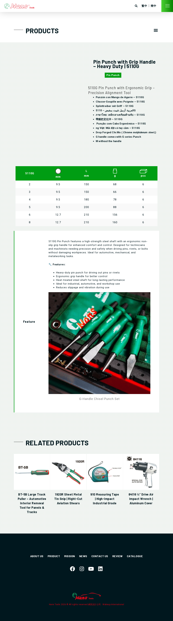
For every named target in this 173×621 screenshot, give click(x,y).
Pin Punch (113, 75)
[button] (155, 30)
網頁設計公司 (95, 604)
